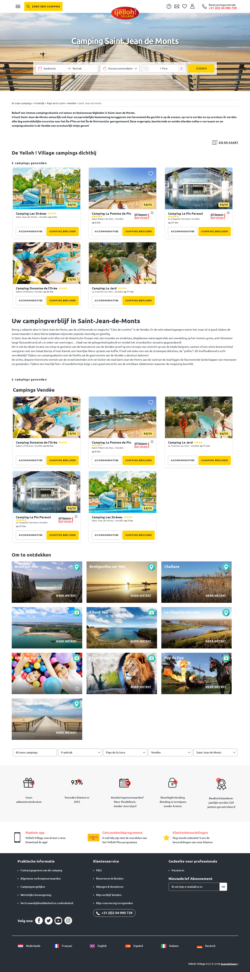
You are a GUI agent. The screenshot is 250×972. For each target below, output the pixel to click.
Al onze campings (27, 752)
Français (66, 945)
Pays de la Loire (115, 752)
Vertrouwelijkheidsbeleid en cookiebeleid (47, 903)
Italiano (174, 945)
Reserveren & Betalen (109, 878)
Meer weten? (66, 595)
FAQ (99, 870)
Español (138, 945)
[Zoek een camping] (43, 6)
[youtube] (58, 921)
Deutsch (209, 945)
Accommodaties (31, 231)
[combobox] (119, 68)
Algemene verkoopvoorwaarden (41, 878)
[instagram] (68, 921)
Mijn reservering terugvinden (114, 903)
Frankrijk (66, 752)
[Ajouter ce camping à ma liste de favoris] (74, 173)
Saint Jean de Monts (208, 752)
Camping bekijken (62, 231)
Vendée (156, 752)
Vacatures (177, 870)
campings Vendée (34, 390)
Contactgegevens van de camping (41, 870)
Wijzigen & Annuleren (109, 886)
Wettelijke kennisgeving (36, 894)
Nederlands (32, 945)
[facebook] (39, 921)
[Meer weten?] (47, 582)
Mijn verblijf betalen (108, 894)
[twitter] (49, 921)
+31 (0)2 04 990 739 (116, 913)
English (102, 945)
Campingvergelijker (33, 886)
